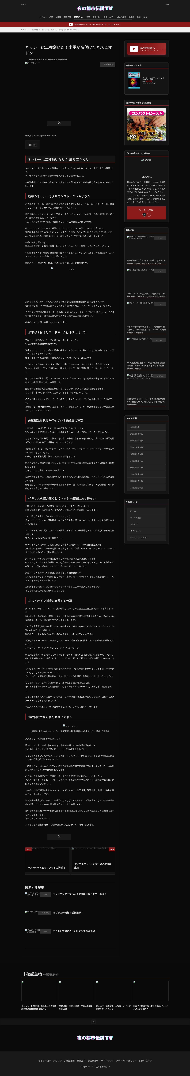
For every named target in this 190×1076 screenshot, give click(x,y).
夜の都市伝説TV (103, 1067)
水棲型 (39, 59)
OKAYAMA (51, 135)
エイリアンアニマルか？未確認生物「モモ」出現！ (80, 894)
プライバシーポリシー (139, 538)
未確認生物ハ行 (136, 467)
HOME (23, 30)
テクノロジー (109, 17)
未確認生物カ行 (136, 440)
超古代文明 (121, 17)
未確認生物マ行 (136, 474)
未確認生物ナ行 (136, 461)
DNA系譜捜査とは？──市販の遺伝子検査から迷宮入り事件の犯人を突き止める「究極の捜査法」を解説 (146, 365)
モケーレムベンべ (66, 448)
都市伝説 (67, 17)
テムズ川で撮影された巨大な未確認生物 (74, 931)
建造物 (131, 17)
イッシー (81, 448)
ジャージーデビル (95, 448)
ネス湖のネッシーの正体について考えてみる (46, 204)
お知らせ (134, 524)
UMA (45, 59)
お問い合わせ (142, 17)
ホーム (133, 511)
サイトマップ (135, 531)
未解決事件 (160, 376)
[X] (59, 123)
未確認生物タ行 (136, 454)
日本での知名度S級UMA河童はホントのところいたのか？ (150, 1007)
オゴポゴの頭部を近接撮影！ (68, 912)
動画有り (46, 931)
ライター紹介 (135, 517)
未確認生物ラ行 (136, 488)
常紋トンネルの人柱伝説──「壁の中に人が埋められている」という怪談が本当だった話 (146, 295)
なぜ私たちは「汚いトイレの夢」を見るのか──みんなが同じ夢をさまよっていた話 (146, 262)
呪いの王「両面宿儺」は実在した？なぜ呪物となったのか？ (113, 1007)
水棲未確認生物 (61, 59)
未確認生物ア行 (136, 434)
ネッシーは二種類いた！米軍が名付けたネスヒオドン (60, 30)
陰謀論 (58, 17)
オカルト (43, 17)
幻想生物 (96, 17)
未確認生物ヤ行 (136, 481)
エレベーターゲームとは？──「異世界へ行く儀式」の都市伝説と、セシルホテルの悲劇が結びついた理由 (146, 329)
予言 (88, 17)
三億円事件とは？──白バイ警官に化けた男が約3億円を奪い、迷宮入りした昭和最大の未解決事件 (146, 401)
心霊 (51, 17)
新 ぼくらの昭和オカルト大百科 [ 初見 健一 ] (153, 78)
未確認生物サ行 (136, 447)
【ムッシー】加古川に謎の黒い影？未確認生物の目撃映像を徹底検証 (38, 1007)
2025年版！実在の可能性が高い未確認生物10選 (75, 1007)
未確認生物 (78, 17)
